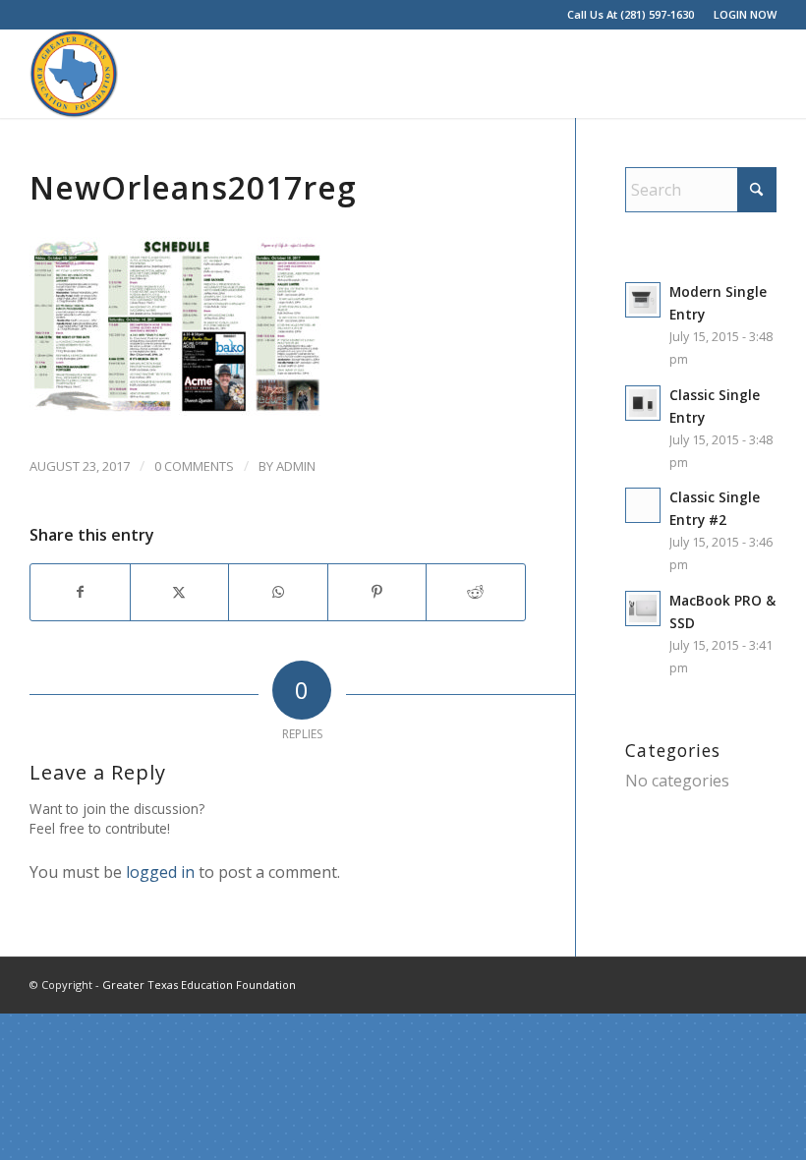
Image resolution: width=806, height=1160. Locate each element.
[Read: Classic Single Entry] (643, 403)
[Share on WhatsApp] (278, 591)
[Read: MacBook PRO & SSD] (643, 608)
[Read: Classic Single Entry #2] (643, 505)
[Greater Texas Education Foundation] (73, 73)
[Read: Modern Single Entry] (643, 300)
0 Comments (194, 466)
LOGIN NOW (745, 14)
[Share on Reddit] (476, 591)
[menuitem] (740, 15)
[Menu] (749, 73)
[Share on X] (180, 591)
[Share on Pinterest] (377, 591)
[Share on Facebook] (80, 591)
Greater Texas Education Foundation (199, 984)
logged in (160, 872)
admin (296, 466)
